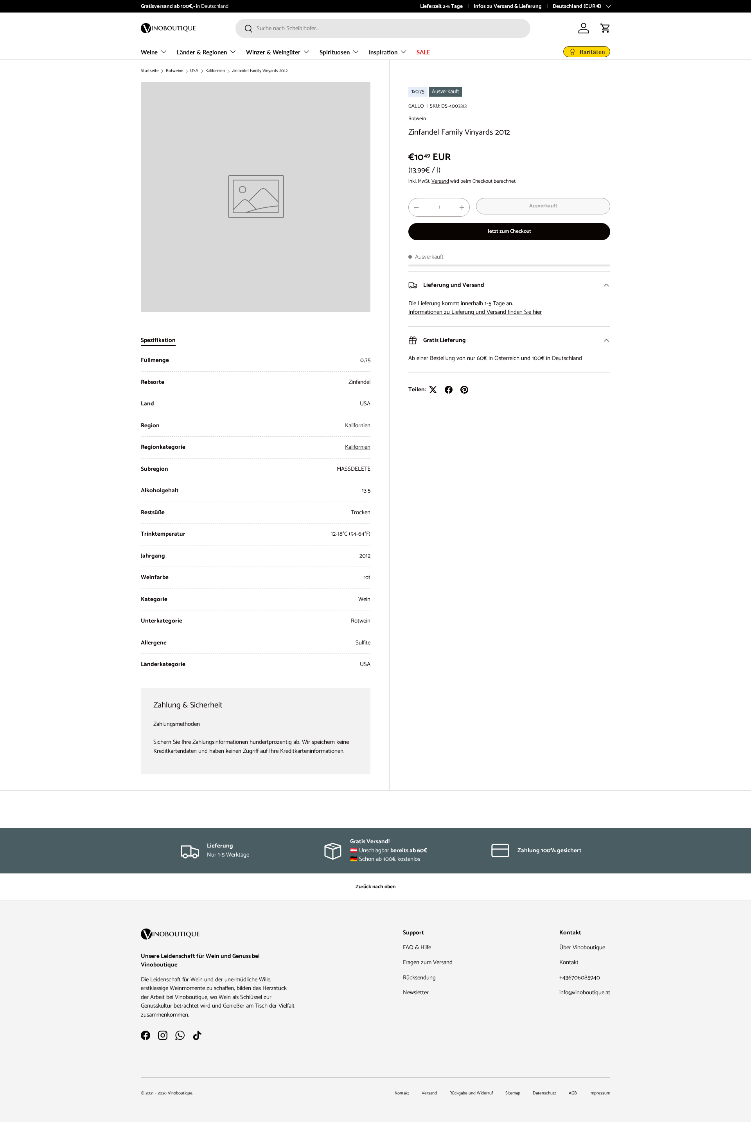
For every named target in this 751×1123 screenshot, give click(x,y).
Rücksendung (419, 978)
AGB (573, 1093)
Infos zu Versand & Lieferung (508, 6)
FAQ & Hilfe (417, 947)
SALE (423, 52)
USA (194, 71)
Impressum (599, 1093)
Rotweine (174, 71)
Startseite (150, 71)
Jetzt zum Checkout (509, 231)
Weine (149, 52)
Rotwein (417, 118)
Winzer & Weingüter (273, 52)
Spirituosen (335, 52)
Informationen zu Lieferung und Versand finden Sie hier (475, 312)
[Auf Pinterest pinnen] (464, 390)
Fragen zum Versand (428, 962)
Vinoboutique (180, 1093)
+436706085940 (579, 978)
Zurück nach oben (375, 886)
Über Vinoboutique (582, 947)
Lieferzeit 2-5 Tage (441, 6)
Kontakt (569, 962)
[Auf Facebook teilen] (448, 390)
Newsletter (416, 992)
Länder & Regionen (202, 52)
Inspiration (383, 52)
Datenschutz (544, 1093)
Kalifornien (215, 71)
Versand (440, 181)
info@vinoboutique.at (584, 992)
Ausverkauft (543, 206)
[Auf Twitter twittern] (433, 390)
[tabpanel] (255, 512)
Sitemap (512, 1093)
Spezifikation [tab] (158, 340)
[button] (605, 28)
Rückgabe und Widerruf (471, 1093)
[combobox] (382, 28)
